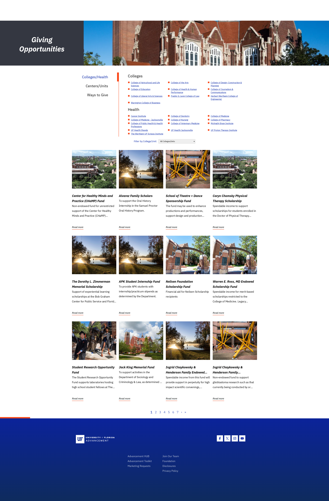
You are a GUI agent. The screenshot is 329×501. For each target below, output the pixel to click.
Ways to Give (97, 95)
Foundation (168, 461)
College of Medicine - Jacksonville (147, 120)
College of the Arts (180, 82)
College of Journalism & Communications (222, 91)
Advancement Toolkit (140, 461)
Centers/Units (97, 86)
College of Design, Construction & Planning (226, 84)
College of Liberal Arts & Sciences (146, 96)
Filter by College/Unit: (145, 141)
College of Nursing (179, 120)
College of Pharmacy (220, 120)
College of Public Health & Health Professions (147, 125)
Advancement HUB (138, 456)
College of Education (140, 89)
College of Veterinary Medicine (185, 123)
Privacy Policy (170, 471)
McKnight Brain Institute (222, 123)
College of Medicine (220, 116)
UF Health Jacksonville (182, 130)
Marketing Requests (139, 466)
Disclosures (169, 466)
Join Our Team (170, 456)
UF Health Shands (139, 130)
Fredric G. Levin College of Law (185, 96)
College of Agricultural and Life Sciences (145, 84)
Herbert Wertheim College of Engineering (224, 97)
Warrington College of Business (145, 102)
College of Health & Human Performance (184, 91)
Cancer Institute (138, 116)
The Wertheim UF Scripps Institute (147, 134)
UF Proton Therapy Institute (224, 130)
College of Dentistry (180, 116)
